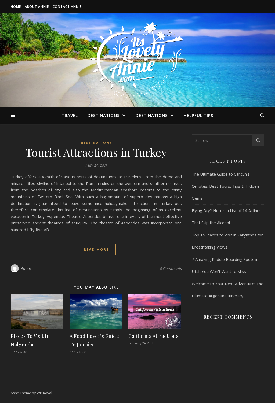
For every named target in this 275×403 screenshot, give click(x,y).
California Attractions (154, 336)
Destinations (104, 115)
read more (96, 249)
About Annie (37, 6)
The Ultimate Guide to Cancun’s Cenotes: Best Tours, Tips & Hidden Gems (225, 186)
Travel (70, 115)
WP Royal (44, 392)
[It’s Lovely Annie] (137, 60)
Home (16, 6)
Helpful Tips (198, 115)
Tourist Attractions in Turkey (96, 152)
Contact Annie (67, 6)
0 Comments (171, 268)
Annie (26, 268)
